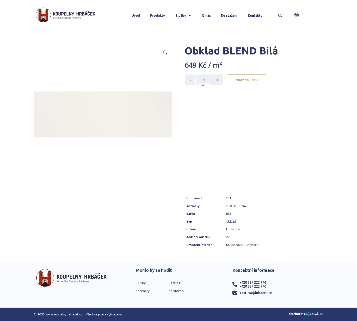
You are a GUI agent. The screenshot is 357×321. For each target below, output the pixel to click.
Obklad (231, 221)
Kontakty (255, 15)
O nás (206, 15)
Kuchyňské (251, 245)
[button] (280, 15)
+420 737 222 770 (252, 286)
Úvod (136, 15)
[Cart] (296, 15)
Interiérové (233, 229)
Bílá (228, 214)
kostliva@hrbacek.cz (255, 293)
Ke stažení (229, 15)
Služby (180, 15)
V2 (228, 237)
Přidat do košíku (247, 80)
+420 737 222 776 (252, 282)
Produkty (157, 15)
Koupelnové (234, 245)
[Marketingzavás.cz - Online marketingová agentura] (306, 315)
